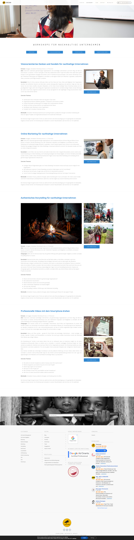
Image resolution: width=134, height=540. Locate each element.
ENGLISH (111, 2)
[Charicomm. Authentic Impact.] (7, 2)
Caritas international (101, 453)
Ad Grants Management (26, 435)
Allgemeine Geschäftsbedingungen (51, 460)
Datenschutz (47, 458)
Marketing (23, 444)
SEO (22, 459)
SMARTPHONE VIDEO (102, 52)
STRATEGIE (31, 52)
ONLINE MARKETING (55, 52)
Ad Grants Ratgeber (25, 437)
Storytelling (23, 446)
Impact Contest (47, 448)
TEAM (96, 2)
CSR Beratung (24, 453)
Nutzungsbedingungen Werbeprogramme (53, 464)
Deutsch (93, 435)
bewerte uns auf (100, 450)
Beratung (23, 439)
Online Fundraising (25, 455)
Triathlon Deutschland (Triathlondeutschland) (107, 466)
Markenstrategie (24, 441)
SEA (21, 457)
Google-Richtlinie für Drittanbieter (51, 462)
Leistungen (46, 437)
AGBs (81, 535)
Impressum (72, 535)
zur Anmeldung (91, 92)
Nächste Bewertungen (102, 508)
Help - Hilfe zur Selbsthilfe (102, 476)
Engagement (47, 446)
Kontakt (84, 535)
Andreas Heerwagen (100, 501)
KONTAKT (102, 2)
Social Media (23, 450)
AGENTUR (82, 2)
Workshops (23, 448)
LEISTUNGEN (89, 2)
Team (45, 444)
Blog (45, 435)
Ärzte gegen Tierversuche (102, 489)
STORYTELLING (79, 52)
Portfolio (46, 439)
